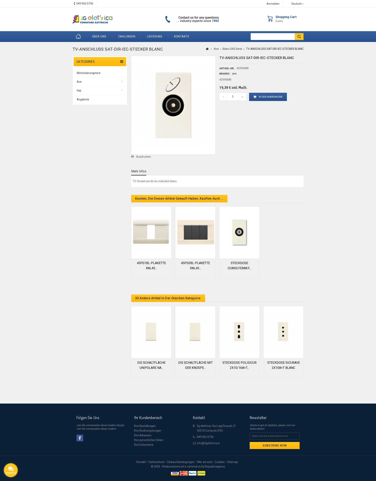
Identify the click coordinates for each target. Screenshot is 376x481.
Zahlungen (126, 36)
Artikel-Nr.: (227, 68)
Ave (79, 81)
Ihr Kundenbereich (148, 417)
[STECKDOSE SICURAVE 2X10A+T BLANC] (283, 331)
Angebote (83, 99)
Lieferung (154, 36)
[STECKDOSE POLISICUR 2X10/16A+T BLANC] (239, 331)
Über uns (99, 36)
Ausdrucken (143, 156)
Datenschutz (157, 462)
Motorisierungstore (88, 73)
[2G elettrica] (92, 19)
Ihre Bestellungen (145, 425)
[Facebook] (80, 438)
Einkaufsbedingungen (180, 462)
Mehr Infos (138, 171)
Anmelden (273, 3)
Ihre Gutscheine (143, 444)
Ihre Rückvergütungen (147, 430)
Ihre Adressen (142, 435)
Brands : (224, 73)
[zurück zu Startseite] (207, 49)
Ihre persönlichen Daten (148, 440)
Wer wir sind (204, 462)
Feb (79, 90)
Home (79, 36)
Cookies (220, 462)
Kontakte (181, 36)
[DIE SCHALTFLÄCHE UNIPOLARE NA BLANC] (151, 331)
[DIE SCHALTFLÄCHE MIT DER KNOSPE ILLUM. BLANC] (195, 331)
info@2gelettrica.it (208, 443)
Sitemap (232, 462)
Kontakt (141, 462)
